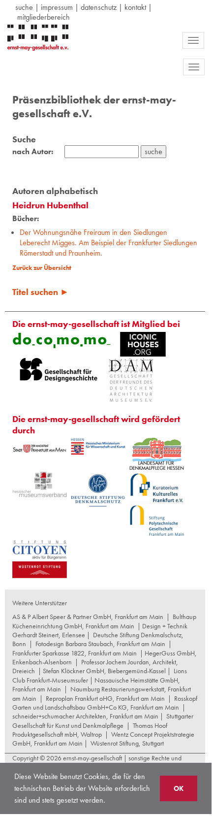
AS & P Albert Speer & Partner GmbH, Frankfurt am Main (87, 616)
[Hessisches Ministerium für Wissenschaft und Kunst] (98, 447)
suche (24, 7)
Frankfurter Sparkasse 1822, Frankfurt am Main (74, 653)
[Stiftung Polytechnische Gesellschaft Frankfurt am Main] (156, 520)
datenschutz (99, 7)
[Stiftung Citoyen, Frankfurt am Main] (39, 549)
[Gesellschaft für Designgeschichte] (58, 370)
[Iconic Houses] (143, 344)
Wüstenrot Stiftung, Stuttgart (127, 743)
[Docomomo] (61, 340)
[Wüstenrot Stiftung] (39, 569)
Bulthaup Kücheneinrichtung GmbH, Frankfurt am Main (104, 621)
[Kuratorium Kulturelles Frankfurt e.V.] (156, 487)
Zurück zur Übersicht (41, 267)
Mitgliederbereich (43, 17)
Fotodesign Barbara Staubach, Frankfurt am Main (100, 643)
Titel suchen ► (40, 291)
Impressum (57, 7)
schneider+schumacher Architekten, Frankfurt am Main (85, 716)
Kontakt (135, 7)
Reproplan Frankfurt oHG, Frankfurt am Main (105, 698)
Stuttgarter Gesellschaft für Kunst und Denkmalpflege (102, 720)
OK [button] (178, 788)
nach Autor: (32, 152)
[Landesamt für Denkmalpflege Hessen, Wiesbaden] (156, 454)
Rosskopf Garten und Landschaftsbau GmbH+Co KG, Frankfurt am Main (104, 703)
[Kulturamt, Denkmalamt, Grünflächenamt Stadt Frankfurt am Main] (39, 448)
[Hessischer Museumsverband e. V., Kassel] (39, 485)
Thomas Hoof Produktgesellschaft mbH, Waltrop (89, 730)
